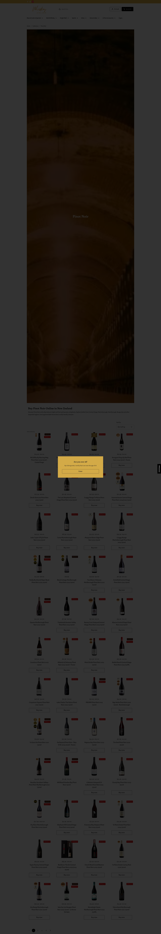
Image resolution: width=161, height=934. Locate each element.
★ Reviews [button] (159, 468)
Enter (80, 471)
